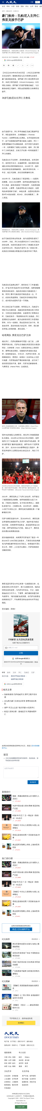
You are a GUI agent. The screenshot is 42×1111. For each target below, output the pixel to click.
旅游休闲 (25, 1085)
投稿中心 (15, 1045)
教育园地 (7, 1085)
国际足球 (9, 11)
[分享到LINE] (9, 65)
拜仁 (20, 672)
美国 (17, 6)
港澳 (13, 1060)
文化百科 (7, 1076)
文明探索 (15, 1076)
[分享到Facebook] (4, 65)
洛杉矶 (21, 1060)
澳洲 (20, 1066)
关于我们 (13, 1041)
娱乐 (13, 1063)
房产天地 (25, 1076)
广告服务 (22, 1045)
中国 (12, 6)
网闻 (13, 1066)
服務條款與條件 (29, 662)
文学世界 (15, 1079)
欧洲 (26, 1063)
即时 (8, 6)
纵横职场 (25, 1082)
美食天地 (33, 1082)
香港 (36, 6)
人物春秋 (15, 1082)
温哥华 (21, 1063)
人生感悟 (7, 1079)
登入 (37, 2)
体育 (5, 1066)
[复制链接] (18, 65)
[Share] (14, 801)
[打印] (23, 65)
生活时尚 (33, 1079)
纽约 (20, 1057)
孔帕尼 (26, 672)
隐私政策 (7, 1045)
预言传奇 (15, 1085)
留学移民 (33, 1076)
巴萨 (32, 672)
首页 (3, 6)
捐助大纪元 (30, 1045)
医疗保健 (25, 1079)
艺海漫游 (7, 1088)
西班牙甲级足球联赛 (18, 676)
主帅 (14, 672)
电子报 (6, 1041)
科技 (5, 1063)
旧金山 (27, 1057)
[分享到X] (13, 65)
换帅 (8, 672)
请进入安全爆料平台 (21, 929)
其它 (26, 1066)
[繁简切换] (32, 65)
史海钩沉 (7, 1082)
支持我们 (21, 1023)
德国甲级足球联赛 (17, 679)
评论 (27, 6)
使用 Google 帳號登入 (22, 658)
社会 (9, 1066)
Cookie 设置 (21, 1107)
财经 (9, 1063)
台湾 (31, 6)
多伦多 (27, 1060)
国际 (22, 6)
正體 (31, 2)
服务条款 (30, 1041)
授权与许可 (21, 1041)
